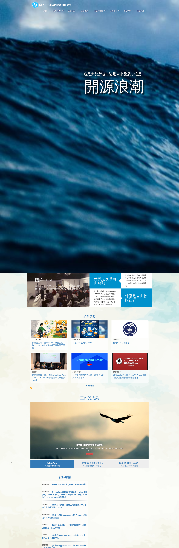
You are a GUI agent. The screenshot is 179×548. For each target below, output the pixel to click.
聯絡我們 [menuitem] (127, 10)
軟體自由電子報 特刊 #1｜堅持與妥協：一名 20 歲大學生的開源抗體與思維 (48, 345)
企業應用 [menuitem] (84, 10)
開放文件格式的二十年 (82, 342)
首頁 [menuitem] (45, 10)
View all (89, 385)
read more (89, 454)
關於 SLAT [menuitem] (55, 11)
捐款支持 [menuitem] (140, 10)
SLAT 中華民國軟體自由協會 (55, 4)
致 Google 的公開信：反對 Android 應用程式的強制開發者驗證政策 (129, 376)
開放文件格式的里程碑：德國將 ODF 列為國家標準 (89, 376)
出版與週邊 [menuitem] (97, 11)
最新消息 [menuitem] (71, 10)
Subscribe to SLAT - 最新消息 (31, 388)
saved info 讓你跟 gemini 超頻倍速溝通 (69, 484)
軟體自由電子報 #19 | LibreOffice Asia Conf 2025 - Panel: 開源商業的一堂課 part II (49, 377)
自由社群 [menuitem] (112, 11)
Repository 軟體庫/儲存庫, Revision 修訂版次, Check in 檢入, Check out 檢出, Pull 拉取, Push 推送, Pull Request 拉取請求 (64, 494)
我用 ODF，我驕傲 (121, 342)
